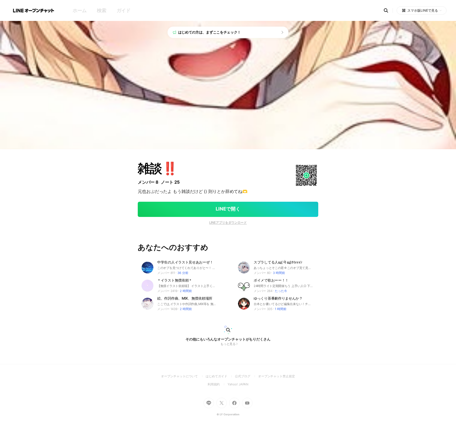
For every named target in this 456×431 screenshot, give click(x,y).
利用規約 (218, 384)
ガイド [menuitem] (124, 10)
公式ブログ (246, 376)
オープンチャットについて (183, 376)
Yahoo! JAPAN (238, 384)
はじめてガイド (220, 376)
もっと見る (228, 344)
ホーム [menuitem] (80, 10)
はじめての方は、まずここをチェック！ (209, 32)
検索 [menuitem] (101, 10)
